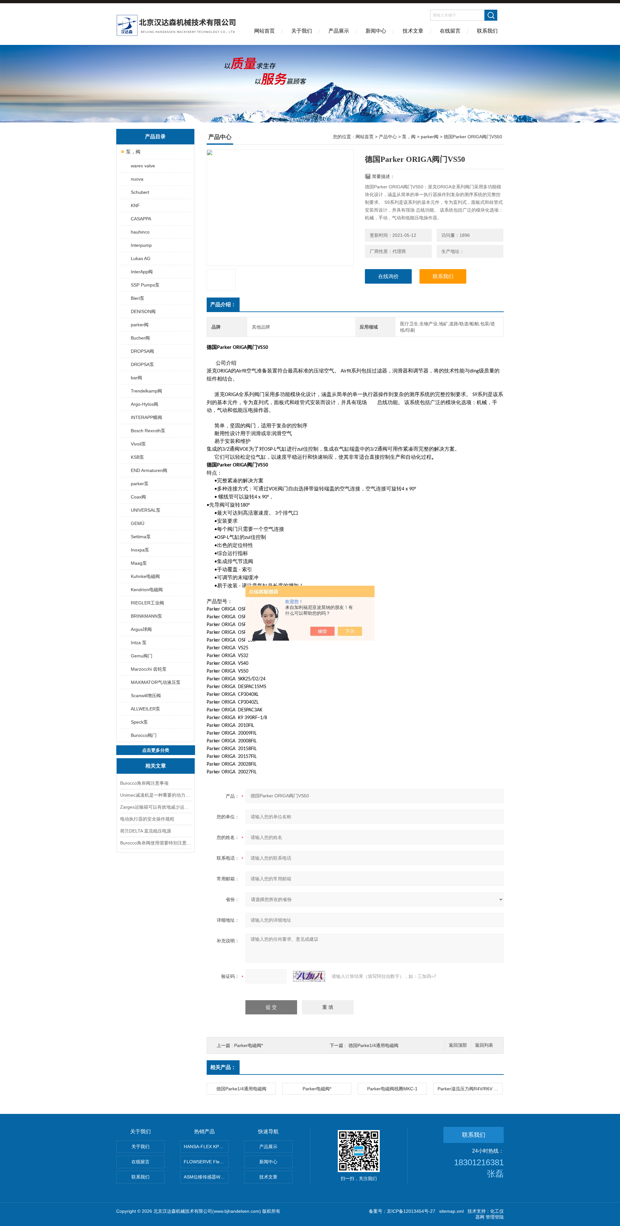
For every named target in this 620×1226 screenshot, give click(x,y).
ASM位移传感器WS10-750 (206, 1176)
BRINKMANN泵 (146, 616)
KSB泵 (137, 457)
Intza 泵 (139, 642)
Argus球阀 (141, 629)
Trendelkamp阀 (146, 390)
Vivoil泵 (138, 443)
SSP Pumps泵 (145, 285)
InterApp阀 (142, 271)
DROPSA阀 (142, 351)
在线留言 (450, 31)
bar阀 (136, 377)
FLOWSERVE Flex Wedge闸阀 (206, 1161)
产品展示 (338, 31)
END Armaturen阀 (149, 470)
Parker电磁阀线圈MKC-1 (392, 1088)
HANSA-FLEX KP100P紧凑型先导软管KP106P (206, 1146)
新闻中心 (376, 31)
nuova (137, 179)
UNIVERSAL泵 (145, 510)
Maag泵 (139, 563)
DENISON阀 (143, 311)
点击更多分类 (155, 750)
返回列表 (484, 1045)
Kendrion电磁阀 (147, 589)
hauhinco (140, 232)
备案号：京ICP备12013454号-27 (402, 1211)
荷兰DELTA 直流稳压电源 (145, 830)
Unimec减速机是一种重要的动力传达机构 (155, 795)
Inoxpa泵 (140, 549)
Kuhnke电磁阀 (145, 576)
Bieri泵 (137, 298)
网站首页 (264, 31)
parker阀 (140, 324)
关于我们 (301, 31)
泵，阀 (133, 151)
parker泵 (140, 483)
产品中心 (388, 136)
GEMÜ (137, 523)
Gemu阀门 (141, 655)
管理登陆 (495, 1217)
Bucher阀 (140, 338)
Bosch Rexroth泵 (148, 430)
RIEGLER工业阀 (147, 602)
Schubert (140, 192)
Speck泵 (139, 722)
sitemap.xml (451, 1211)
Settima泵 (141, 536)
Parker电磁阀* (248, 1045)
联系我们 (487, 31)
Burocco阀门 (144, 735)
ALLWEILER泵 (145, 708)
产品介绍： (223, 304)
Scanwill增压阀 (146, 695)
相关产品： (223, 1067)
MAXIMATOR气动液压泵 (156, 682)
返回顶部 (458, 1045)
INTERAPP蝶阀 (146, 417)
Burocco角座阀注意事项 (144, 783)
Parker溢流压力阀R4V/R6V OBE (470, 1088)
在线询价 (388, 276)
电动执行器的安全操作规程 (147, 819)
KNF (135, 205)
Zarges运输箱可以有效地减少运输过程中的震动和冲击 (155, 807)
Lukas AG (140, 258)
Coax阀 (138, 496)
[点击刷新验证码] (309, 976)
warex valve (143, 165)
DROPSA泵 (142, 364)
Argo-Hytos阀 (144, 404)
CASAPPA (141, 218)
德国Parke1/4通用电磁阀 (373, 1045)
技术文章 (413, 31)
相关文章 (155, 766)
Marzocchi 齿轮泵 (149, 669)
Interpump (141, 245)
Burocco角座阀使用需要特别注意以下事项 (155, 842)
